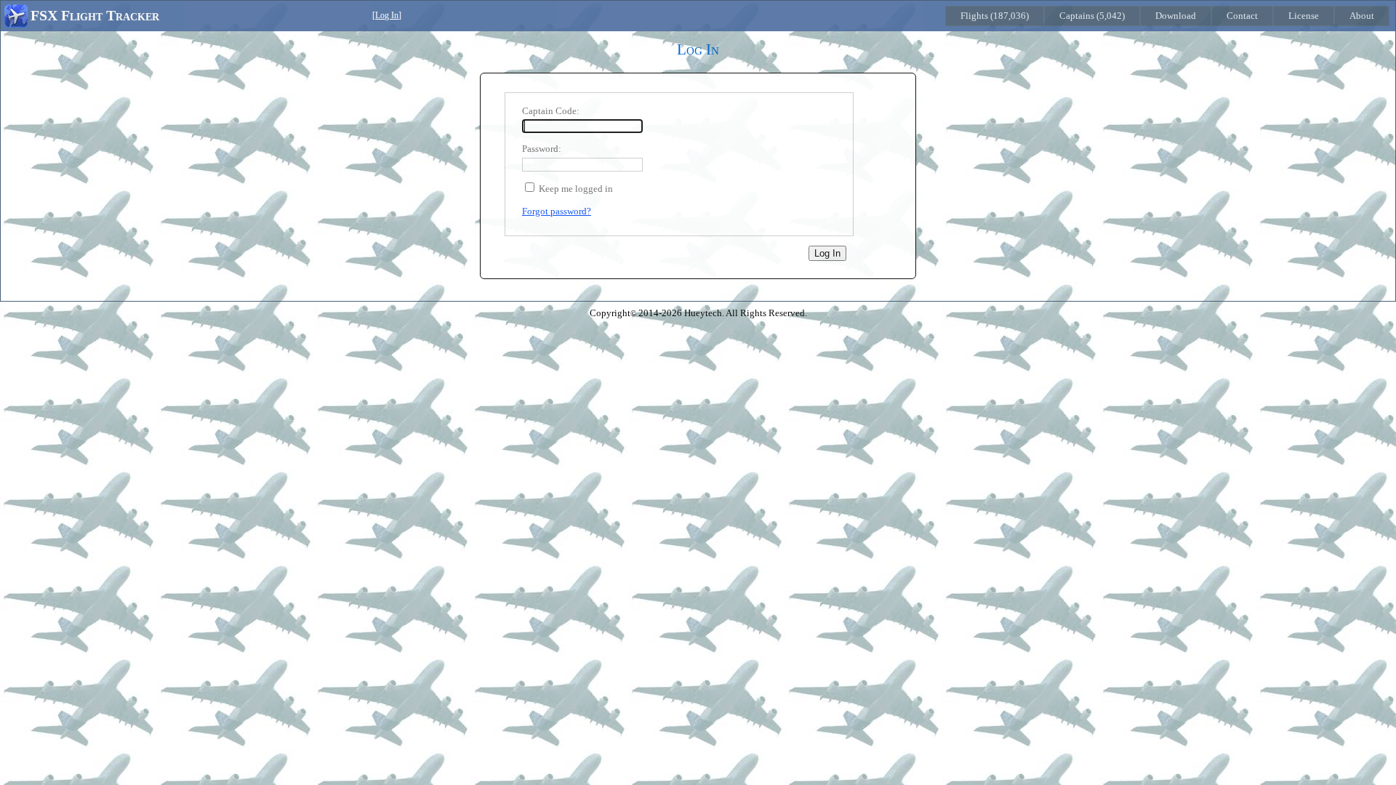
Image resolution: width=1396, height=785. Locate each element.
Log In (386, 15)
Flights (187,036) (994, 15)
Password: (541, 148)
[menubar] (1167, 16)
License (1303, 15)
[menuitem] (994, 16)
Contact (1242, 15)
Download (1175, 15)
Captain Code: (550, 110)
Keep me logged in (576, 188)
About (1361, 15)
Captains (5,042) (1092, 15)
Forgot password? (556, 211)
